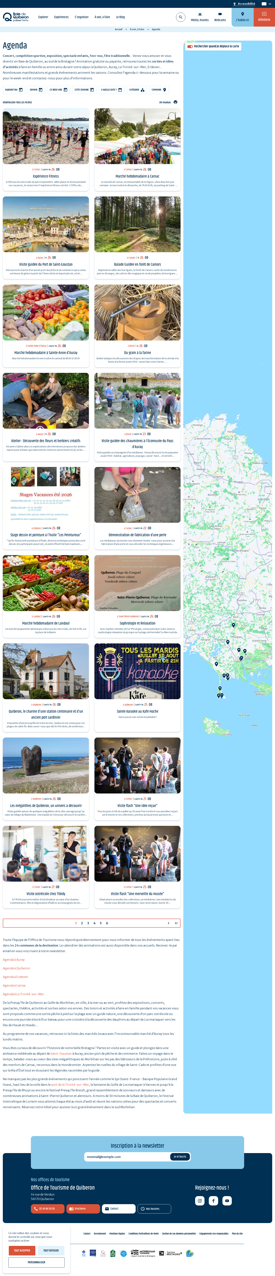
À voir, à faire (102, 17)
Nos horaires (152, 1209)
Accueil (118, 29)
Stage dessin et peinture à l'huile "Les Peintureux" (45, 535)
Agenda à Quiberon (16, 968)
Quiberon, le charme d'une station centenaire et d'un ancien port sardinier (46, 715)
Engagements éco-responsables (213, 1234)
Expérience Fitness (46, 176)
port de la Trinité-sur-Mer (70, 1084)
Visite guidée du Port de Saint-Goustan (46, 265)
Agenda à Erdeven (15, 977)
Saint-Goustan (61, 1053)
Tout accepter (22, 1250)
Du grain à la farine (137, 353)
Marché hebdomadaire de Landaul (46, 623)
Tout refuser (51, 1250)
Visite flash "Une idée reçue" (137, 806)
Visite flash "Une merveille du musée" (137, 894)
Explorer (43, 17)
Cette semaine (82, 90)
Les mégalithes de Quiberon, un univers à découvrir (46, 806)
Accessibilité (244, 4)
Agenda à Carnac (14, 985)
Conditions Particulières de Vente (144, 1234)
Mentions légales (117, 1234)
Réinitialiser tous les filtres (17, 103)
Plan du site (237, 1234)
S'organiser (81, 17)
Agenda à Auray (14, 959)
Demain (33, 90)
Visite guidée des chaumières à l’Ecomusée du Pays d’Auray (137, 444)
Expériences (61, 17)
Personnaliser (36, 1262)
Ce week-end (56, 90)
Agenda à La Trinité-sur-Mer (23, 994)
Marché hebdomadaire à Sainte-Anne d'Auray (45, 353)
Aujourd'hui (11, 90)
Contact (114, 1208)
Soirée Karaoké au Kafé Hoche (137, 712)
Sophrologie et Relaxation (137, 623)
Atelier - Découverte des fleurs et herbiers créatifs (45, 441)
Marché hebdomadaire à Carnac (137, 176)
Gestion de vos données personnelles (179, 1234)
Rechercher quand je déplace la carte (216, 46)
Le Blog (120, 17)
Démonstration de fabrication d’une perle (137, 535)
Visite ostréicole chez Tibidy (46, 894)
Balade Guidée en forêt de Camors (137, 265)
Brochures (80, 1208)
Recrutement (100, 1234)
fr (263, 4)
